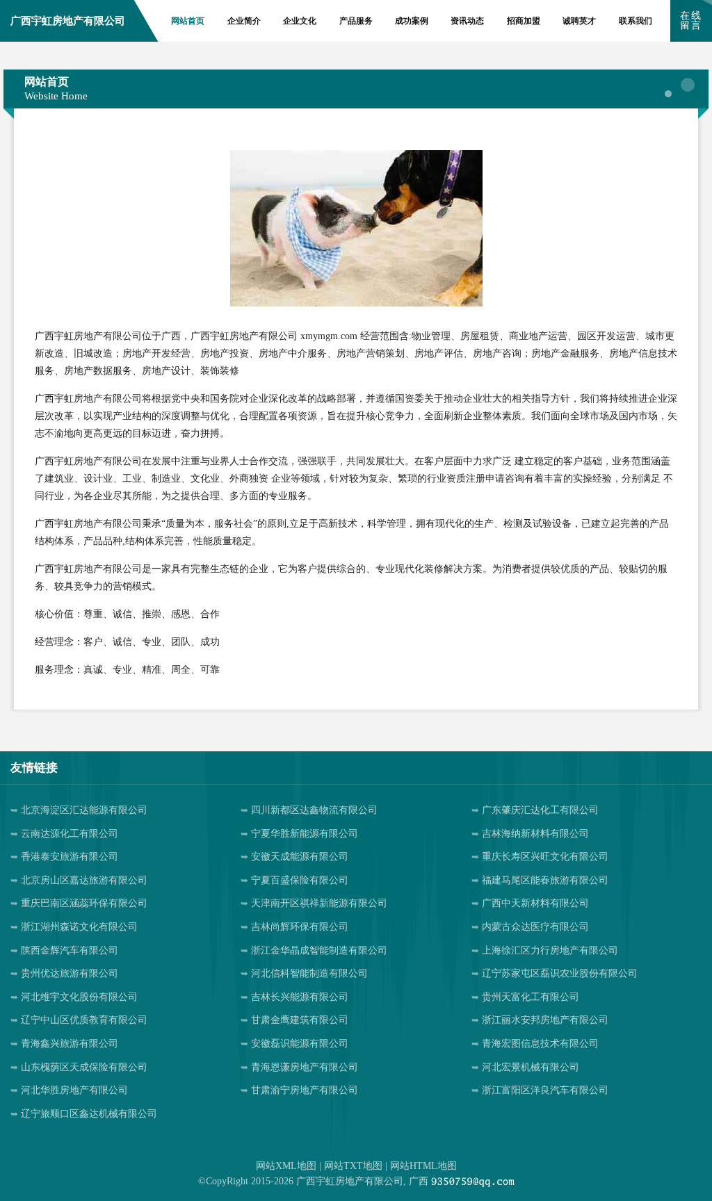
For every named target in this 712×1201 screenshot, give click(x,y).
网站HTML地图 (423, 1166)
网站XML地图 (286, 1166)
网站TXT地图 (353, 1166)
